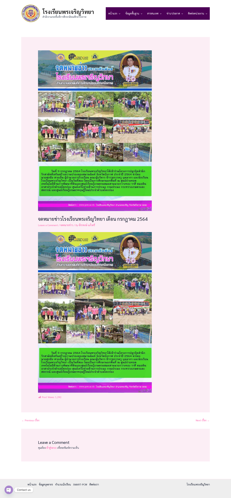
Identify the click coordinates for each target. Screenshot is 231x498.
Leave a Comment (48, 225)
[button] (118, 13)
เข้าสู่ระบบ (51, 447)
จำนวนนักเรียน (63, 484)
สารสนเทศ (152, 13)
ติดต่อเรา (94, 484)
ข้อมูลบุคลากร (46, 484)
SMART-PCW (80, 484)
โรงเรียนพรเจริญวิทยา (68, 11)
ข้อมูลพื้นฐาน (132, 13)
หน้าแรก (112, 13)
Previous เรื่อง (30, 420)
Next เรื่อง (202, 420)
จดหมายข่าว (66, 225)
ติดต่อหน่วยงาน (196, 13)
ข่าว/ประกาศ (173, 13)
